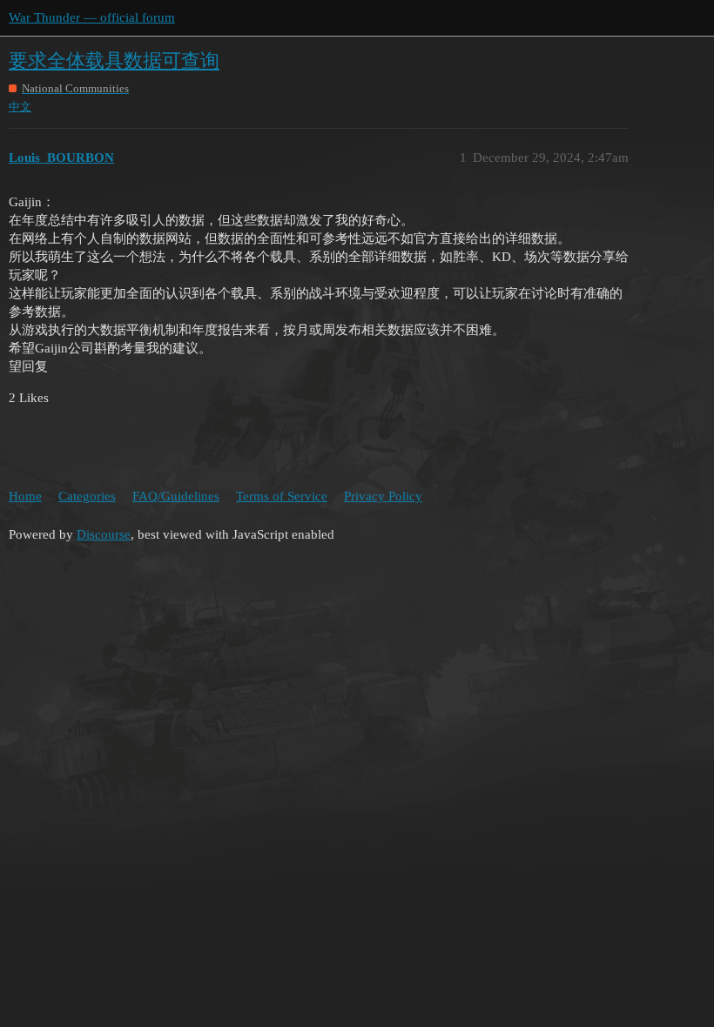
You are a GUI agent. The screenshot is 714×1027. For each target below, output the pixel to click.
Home (25, 496)
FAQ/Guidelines (175, 496)
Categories (87, 496)
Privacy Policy (383, 496)
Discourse (104, 534)
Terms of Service (281, 496)
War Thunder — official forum (92, 17)
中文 (20, 106)
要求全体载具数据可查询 (114, 60)
